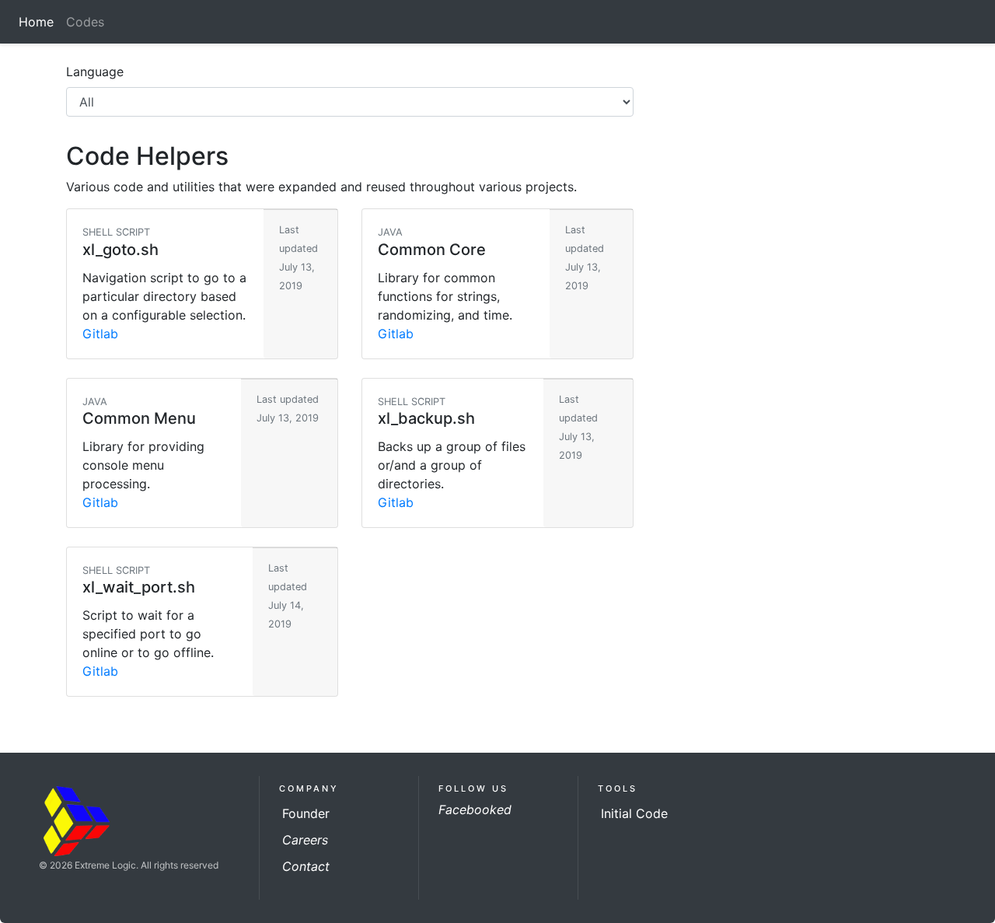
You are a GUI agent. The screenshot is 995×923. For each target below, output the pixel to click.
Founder (306, 813)
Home (39, 22)
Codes (88, 22)
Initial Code (634, 813)
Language (95, 71)
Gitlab (100, 333)
